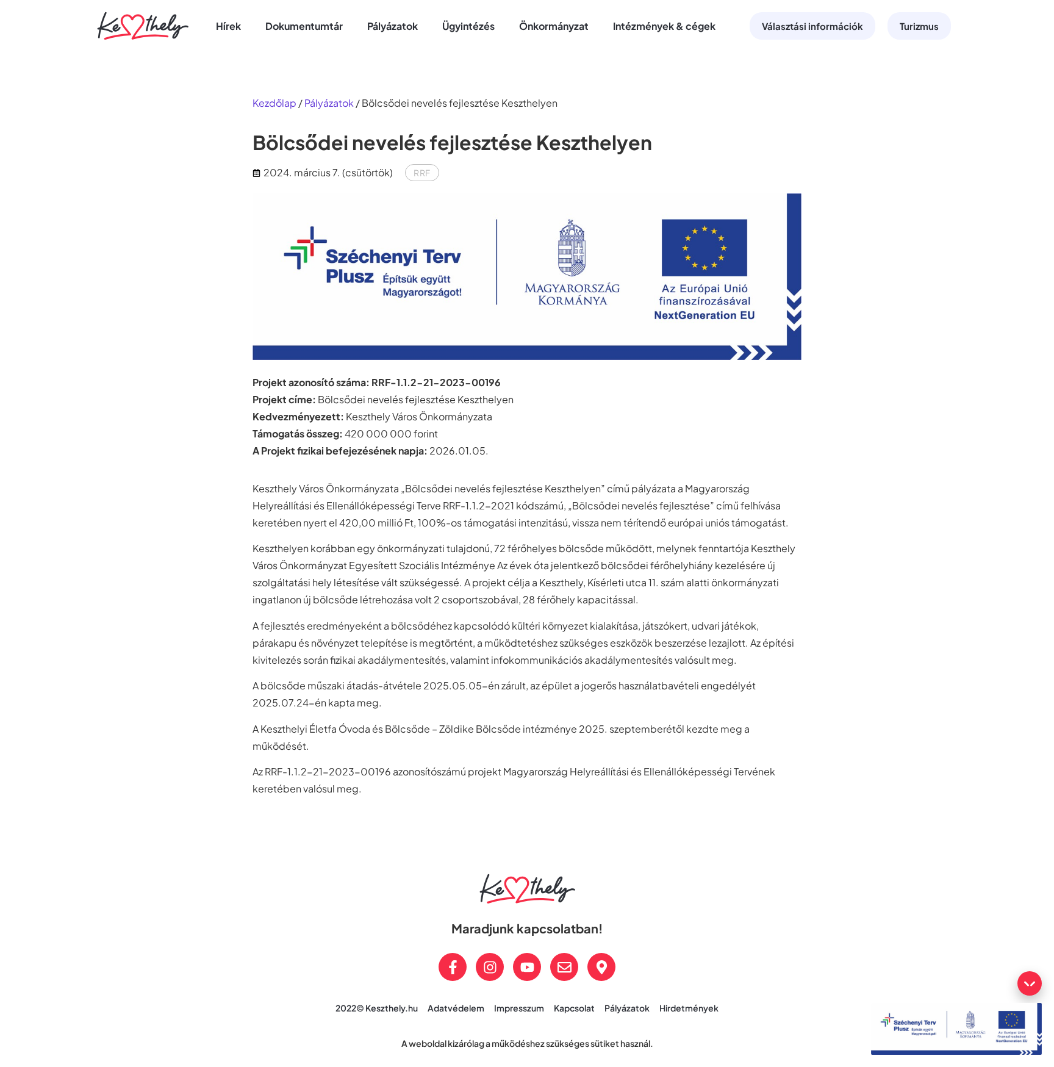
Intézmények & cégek (664, 26)
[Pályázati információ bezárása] (1029, 983)
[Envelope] (564, 967)
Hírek (228, 26)
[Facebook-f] (453, 967)
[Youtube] (527, 967)
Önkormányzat (554, 26)
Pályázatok (392, 26)
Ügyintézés (468, 26)
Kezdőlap (274, 102)
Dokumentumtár (304, 26)
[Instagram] (490, 967)
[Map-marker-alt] (601, 967)
